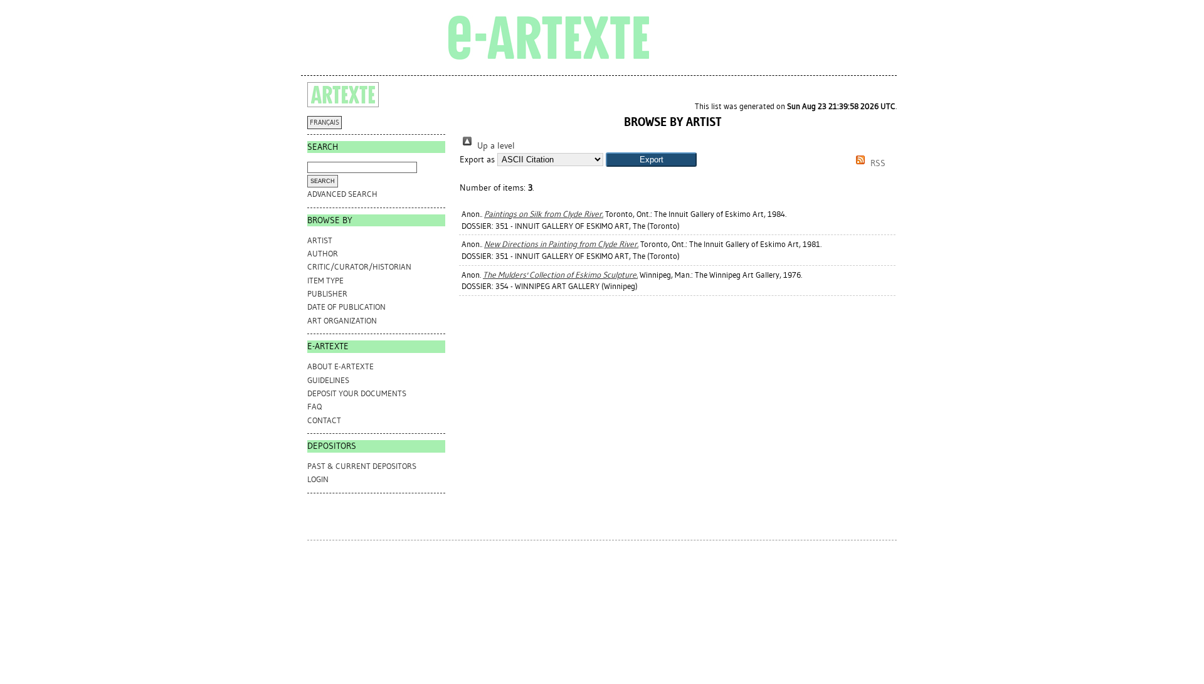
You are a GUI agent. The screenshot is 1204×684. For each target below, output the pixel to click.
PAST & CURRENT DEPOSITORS (361, 466)
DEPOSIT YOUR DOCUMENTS (356, 393)
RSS (876, 163)
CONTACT (324, 420)
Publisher (327, 293)
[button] (651, 159)
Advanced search (342, 194)
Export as (477, 159)
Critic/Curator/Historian (359, 266)
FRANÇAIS (324, 122)
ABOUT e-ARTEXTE (340, 366)
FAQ (314, 406)
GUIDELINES (328, 380)
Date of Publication (346, 307)
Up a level (495, 145)
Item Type (325, 280)
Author (322, 253)
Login (318, 479)
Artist (319, 240)
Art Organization (342, 320)
